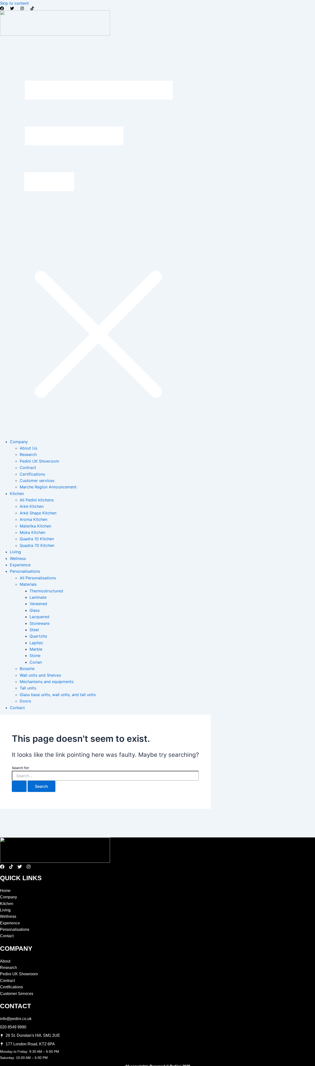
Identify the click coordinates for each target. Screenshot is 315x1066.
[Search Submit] (19, 786)
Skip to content (14, 3)
